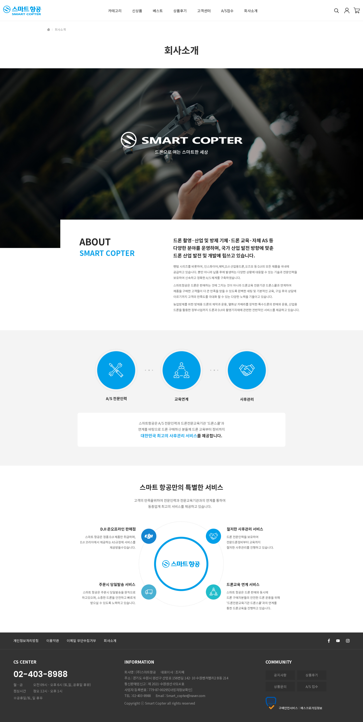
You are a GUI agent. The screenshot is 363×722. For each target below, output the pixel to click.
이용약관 (52, 640)
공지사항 (280, 674)
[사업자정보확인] (180, 689)
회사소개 (110, 640)
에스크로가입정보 (311, 708)
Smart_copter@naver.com (185, 695)
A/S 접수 (312, 686)
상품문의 (280, 686)
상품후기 (311, 674)
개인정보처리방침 (26, 640)
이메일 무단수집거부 (81, 640)
